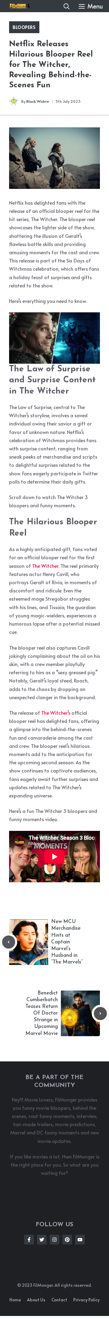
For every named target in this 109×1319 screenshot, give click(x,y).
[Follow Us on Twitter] (42, 1239)
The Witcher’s (55, 712)
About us (36, 1300)
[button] (66, 6)
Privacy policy (86, 1300)
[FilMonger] (18, 6)
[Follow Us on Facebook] (29, 1239)
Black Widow (37, 101)
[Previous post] (8, 942)
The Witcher (45, 565)
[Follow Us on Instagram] (54, 1239)
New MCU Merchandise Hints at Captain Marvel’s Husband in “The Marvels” (67, 942)
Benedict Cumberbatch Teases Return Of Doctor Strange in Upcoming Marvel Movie (41, 1013)
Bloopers (24, 27)
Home (15, 1300)
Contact (59, 1300)
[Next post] (100, 1013)
